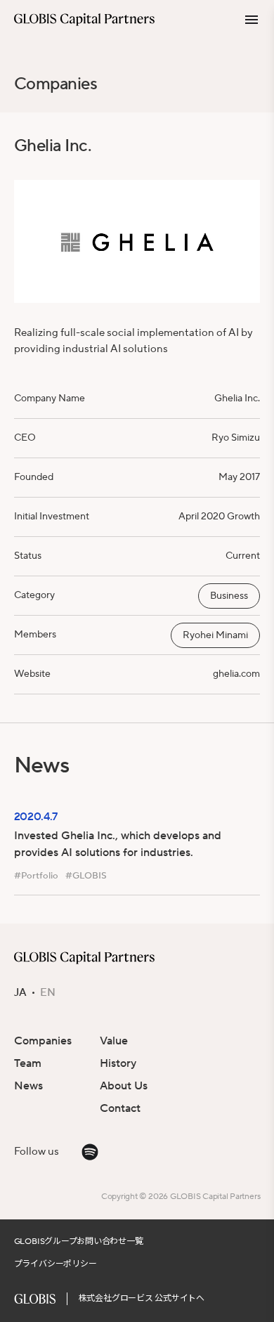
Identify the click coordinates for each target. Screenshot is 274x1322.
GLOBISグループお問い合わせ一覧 (78, 1241)
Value (114, 1041)
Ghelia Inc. (237, 398)
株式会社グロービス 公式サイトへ (141, 1298)
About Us (124, 1086)
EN (48, 993)
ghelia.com (236, 674)
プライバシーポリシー (55, 1264)
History (118, 1063)
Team (27, 1063)
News (28, 1086)
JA (20, 993)
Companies (56, 84)
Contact (120, 1108)
